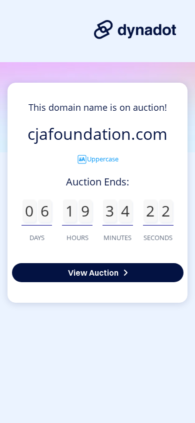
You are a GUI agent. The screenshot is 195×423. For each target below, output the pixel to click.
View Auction (93, 273)
